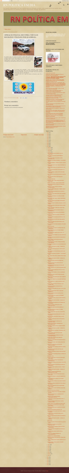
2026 (48, 132)
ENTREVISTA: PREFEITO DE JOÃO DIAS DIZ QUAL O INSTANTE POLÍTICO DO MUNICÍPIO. (55, 75)
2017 (48, 146)
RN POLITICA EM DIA (19, 5)
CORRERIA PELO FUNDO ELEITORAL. (54, 435)
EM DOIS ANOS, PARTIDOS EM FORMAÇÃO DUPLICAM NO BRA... (55, 338)
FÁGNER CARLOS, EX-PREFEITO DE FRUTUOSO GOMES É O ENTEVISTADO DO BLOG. (55, 93)
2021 (48, 140)
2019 (48, 143)
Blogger (47, 470)
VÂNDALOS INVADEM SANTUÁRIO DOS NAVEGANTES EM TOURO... (54, 372)
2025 (48, 134)
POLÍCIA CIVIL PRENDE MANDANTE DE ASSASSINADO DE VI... (54, 434)
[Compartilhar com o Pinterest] (26, 97)
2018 (48, 144)
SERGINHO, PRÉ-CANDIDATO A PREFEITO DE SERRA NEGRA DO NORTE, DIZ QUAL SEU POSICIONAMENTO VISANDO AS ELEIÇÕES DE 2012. (55, 80)
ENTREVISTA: (56, 77)
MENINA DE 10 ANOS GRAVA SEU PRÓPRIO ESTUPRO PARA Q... (55, 187)
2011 (48, 464)
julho (48, 446)
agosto (49, 444)
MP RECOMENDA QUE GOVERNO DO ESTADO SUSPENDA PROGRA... (55, 335)
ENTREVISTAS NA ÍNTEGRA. (50, 73)
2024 (48, 135)
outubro (49, 150)
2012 (48, 463)
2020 (48, 141)
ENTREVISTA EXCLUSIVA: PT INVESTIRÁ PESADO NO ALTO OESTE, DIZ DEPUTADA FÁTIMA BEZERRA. (55, 100)
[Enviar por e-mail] (22, 97)
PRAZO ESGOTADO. (51, 226)
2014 (48, 460)
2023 (48, 137)
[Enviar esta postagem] (20, 97)
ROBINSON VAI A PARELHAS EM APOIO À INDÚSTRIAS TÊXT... (55, 424)
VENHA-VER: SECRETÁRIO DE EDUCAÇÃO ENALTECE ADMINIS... (55, 345)
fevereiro (49, 453)
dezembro (49, 147)
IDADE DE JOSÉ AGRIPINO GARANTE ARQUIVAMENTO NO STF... (54, 397)
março (49, 452)
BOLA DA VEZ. (50, 420)
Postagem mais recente (8, 134)
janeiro (49, 455)
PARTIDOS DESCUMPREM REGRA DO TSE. (55, 409)
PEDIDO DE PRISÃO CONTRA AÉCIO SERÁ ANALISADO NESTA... (55, 305)
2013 (48, 461)
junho (49, 447)
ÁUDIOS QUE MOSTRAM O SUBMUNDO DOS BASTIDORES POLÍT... (55, 324)
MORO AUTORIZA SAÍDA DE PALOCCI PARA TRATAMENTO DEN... (55, 333)
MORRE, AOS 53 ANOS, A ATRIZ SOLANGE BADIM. (56, 182)
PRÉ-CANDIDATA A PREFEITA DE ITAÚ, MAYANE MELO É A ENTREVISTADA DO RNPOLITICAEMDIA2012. (55, 106)
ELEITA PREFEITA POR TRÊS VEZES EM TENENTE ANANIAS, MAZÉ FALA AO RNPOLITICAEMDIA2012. (54, 114)
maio (48, 449)
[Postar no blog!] (23, 97)
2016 (48, 457)
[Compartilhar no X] (24, 97)
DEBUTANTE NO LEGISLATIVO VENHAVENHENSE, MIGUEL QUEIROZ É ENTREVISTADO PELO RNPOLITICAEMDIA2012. (56, 127)
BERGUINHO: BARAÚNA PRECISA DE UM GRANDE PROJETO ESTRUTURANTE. (54, 116)
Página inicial (8, 29)
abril (48, 450)
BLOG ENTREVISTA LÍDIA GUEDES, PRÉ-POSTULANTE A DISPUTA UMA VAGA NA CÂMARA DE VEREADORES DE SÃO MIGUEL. (55, 111)
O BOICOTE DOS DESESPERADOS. (54, 390)
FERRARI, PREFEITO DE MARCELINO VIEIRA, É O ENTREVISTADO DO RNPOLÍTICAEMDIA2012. (54, 91)
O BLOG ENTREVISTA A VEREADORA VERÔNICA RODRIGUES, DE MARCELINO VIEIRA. (54, 97)
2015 (48, 458)
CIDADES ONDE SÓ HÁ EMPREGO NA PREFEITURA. (56, 403)
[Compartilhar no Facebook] (25, 97)
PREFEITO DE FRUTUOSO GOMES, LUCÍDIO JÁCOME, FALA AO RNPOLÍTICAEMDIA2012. (55, 89)
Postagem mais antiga (39, 134)
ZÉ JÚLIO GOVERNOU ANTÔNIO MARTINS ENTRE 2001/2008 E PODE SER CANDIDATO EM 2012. (54, 95)
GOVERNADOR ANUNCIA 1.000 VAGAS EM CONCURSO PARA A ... (55, 321)
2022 (48, 138)
